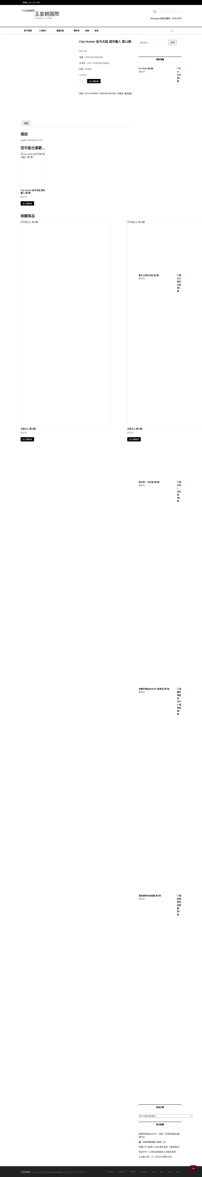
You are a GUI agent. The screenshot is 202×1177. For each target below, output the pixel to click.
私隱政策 (110, 1172)
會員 (96, 30)
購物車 (76, 30)
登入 (161, 1172)
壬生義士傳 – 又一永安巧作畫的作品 (155, 1156)
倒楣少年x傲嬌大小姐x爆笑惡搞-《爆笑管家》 (160, 1146)
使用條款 (122, 1172)
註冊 (169, 1172)
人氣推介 (43, 30)
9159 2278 (176, 18)
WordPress (58, 1172)
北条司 (120, 93)
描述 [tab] (26, 123)
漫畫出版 (60, 30)
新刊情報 (28, 30)
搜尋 (173, 42)
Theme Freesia (47, 1172)
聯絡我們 (144, 1172)
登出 (177, 1171)
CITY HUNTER (91, 93)
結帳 (87, 30)
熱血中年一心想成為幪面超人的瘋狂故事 (157, 1151)
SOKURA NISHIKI (107, 93)
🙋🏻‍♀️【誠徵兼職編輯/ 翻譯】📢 (152, 1141)
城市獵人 (128, 93)
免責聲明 (133, 1172)
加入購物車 (94, 81)
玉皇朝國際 (46, 14)
